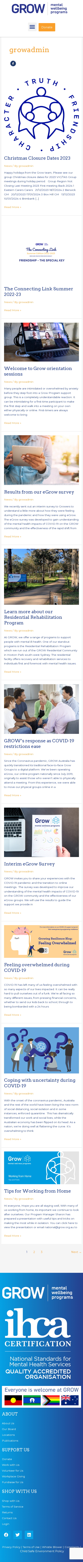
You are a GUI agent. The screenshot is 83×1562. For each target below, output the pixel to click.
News (8, 165)
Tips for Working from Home (37, 1191)
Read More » (12, 207)
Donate (7, 1459)
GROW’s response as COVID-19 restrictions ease (39, 743)
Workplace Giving (13, 1476)
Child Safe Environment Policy (42, 1551)
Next (76, 1252)
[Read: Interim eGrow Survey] (41, 832)
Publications (10, 1440)
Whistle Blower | (53, 1547)
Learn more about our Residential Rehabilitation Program (33, 617)
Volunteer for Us (12, 1470)
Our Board (9, 1429)
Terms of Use (31, 1547)
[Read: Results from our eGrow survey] (41, 459)
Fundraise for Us (12, 1482)
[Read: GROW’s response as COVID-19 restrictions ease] (41, 708)
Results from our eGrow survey (39, 492)
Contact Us (9, 1518)
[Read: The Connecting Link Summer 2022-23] (41, 250)
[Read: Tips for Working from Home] (41, 1167)
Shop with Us (10, 1500)
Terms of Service (12, 1506)
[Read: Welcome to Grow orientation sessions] (41, 341)
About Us (8, 1423)
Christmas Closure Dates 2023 (37, 158)
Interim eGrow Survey (29, 864)
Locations (8, 1434)
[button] (32, 27)
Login (5, 1523)
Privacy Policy (11, 1547)
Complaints (72, 1547)
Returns (7, 1512)
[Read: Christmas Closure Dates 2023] (41, 114)
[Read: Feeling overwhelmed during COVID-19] (41, 941)
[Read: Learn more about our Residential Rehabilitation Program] (41, 576)
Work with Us (10, 1464)
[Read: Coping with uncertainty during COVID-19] (41, 1050)
